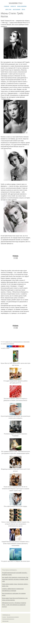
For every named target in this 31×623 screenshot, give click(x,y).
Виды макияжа (21, 6)
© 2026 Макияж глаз (6, 614)
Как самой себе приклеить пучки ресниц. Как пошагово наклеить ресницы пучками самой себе (15, 579)
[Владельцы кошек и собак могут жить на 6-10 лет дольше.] (15, 467)
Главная (6, 6)
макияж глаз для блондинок (8, 343)
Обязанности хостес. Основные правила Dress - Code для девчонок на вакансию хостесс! (14, 604)
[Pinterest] (15, 346)
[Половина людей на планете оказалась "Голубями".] (15, 432)
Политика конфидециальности (8, 618)
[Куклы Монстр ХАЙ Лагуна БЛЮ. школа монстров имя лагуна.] (15, 361)
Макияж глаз (15, 3)
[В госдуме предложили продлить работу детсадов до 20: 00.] (15, 379)
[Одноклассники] (21, 346)
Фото (23, 9)
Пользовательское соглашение (13, 616)
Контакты (4, 616)
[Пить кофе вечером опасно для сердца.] (15, 504)
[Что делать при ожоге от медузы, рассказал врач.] (15, 559)
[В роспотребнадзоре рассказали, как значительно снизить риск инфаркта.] (15, 414)
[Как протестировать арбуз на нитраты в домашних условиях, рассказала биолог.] (15, 396)
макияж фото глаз (9, 341)
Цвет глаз (8, 9)
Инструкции (16, 9)
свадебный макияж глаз (18, 341)
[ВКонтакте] (10, 346)
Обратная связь (5, 621)
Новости (13, 6)
